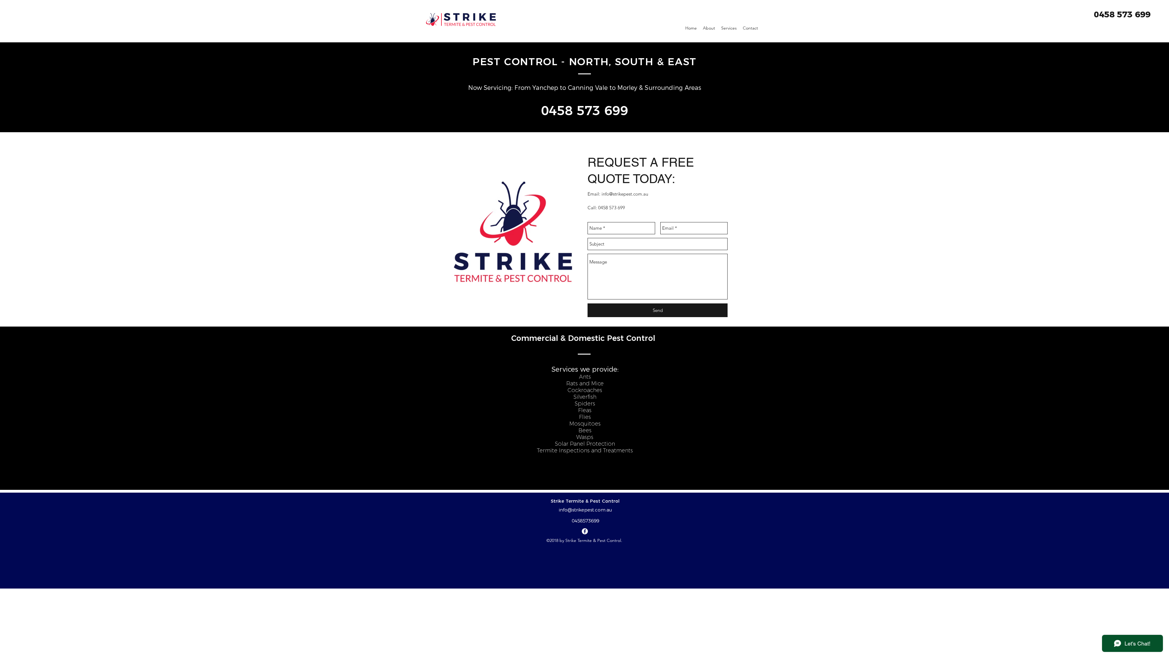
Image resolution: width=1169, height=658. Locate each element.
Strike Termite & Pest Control (585, 501)
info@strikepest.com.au (625, 194)
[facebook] (585, 531)
